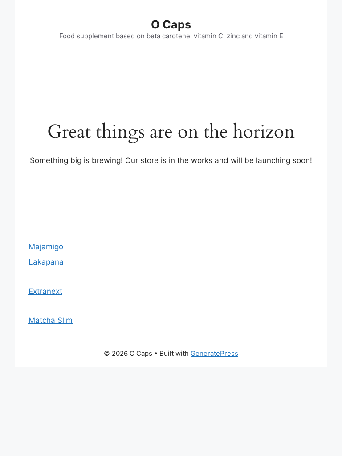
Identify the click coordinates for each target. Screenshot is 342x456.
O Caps (171, 24)
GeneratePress (214, 353)
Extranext (45, 291)
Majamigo (45, 246)
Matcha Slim (50, 320)
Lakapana (46, 261)
